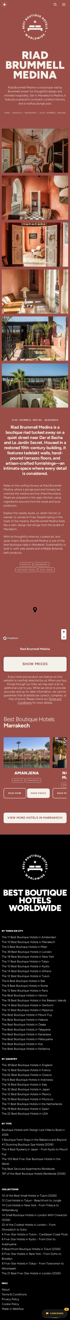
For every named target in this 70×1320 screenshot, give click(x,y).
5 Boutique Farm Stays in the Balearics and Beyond (34, 1139)
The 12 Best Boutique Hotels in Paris (25, 990)
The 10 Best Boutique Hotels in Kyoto (25, 966)
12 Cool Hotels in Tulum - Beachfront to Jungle (31, 1200)
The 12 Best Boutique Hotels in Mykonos (27, 1010)
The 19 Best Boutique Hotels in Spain (25, 1109)
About (6, 1289)
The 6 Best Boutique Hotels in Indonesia (27, 1079)
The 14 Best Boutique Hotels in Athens (26, 971)
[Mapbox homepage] (11, 638)
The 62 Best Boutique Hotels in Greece (27, 1075)
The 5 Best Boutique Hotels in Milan (24, 947)
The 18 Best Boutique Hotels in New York (28, 956)
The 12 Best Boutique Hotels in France (26, 1070)
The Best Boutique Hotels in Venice (24, 995)
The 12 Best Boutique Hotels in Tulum (25, 976)
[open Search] (55, 4)
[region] (35, 612)
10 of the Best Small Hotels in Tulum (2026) (29, 1195)
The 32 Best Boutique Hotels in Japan (26, 1089)
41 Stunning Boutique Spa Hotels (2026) (27, 1144)
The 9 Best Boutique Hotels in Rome (25, 985)
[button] (62, 4)
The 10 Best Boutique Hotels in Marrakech (28, 942)
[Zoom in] (63, 631)
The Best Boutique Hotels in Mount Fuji (27, 1015)
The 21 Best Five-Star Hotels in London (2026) (31, 1273)
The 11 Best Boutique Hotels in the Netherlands (32, 1104)
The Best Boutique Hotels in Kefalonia (26, 1048)
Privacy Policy (10, 1299)
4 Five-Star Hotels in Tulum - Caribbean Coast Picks (35, 1234)
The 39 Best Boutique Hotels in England (27, 1065)
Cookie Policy (10, 1304)
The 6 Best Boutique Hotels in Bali (23, 981)
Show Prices (35, 664)
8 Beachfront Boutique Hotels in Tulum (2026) (31, 1249)
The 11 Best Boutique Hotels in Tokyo (25, 961)
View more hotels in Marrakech (35, 817)
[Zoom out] (63, 637)
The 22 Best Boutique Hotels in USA (25, 1113)
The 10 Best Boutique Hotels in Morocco (27, 1099)
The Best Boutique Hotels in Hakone (25, 1019)
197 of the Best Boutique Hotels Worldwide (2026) (34, 1173)
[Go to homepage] (4, 4)
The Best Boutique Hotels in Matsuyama (27, 1039)
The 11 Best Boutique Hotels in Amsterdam (29, 937)
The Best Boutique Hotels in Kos (22, 1044)
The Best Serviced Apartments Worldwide (28, 1169)
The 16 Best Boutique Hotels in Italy (24, 1084)
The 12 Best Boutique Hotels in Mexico (26, 1094)
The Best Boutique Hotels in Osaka (24, 1024)
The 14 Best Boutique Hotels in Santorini (27, 1005)
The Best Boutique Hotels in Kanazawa (26, 1034)
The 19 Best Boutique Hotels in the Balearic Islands (34, 1000)
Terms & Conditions (14, 1294)
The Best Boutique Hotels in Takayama (26, 1029)
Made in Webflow (13, 1309)
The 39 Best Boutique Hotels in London (27, 952)
